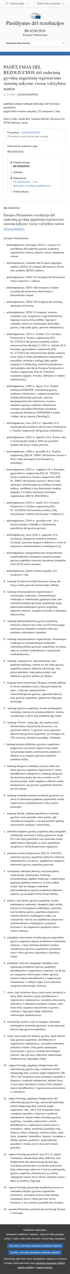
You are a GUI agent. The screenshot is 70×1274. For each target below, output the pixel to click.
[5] (21, 462)
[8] (59, 546)
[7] (62, 513)
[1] (37, 345)
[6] (47, 495)
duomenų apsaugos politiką (50, 1263)
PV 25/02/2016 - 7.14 (25, 181)
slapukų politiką (25, 1267)
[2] (24, 379)
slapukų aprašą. (44, 1267)
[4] (61, 430)
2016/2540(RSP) (30, 132)
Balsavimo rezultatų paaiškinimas (32, 185)
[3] (48, 416)
